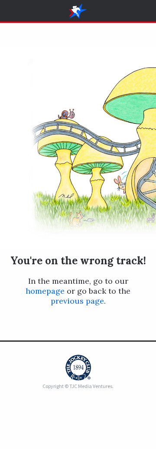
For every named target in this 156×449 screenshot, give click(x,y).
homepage (45, 291)
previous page (77, 301)
